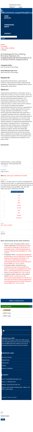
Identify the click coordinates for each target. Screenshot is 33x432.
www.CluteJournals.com (13, 384)
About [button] (6, 27)
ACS (19, 198)
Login (20, 7)
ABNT (19, 203)
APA (19, 200)
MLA (19, 213)
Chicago (19, 205)
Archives (4, 46)
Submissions (9, 25)
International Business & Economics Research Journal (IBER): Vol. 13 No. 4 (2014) (17, 271)
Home (3, 44)
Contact (7, 34)
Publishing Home (15, 5)
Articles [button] (7, 18)
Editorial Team (6, 360)
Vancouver (19, 218)
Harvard (19, 208)
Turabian (19, 215)
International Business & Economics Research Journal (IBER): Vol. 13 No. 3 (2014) (17, 262)
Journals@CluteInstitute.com (13, 379)
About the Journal (6, 357)
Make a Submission (16, 301)
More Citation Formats (17, 191)
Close (2, 419)
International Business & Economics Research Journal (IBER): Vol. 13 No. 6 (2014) (17, 282)
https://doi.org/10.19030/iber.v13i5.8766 (15, 175)
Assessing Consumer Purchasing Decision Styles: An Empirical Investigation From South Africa (17, 268)
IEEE (19, 210)
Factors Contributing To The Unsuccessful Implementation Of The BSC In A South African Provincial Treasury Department (18, 277)
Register (12, 7)
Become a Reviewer (7, 368)
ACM (19, 195)
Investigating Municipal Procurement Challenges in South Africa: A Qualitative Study (17, 247)
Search (3, 38)
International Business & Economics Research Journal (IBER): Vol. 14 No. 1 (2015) (18, 251)
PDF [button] (5, 165)
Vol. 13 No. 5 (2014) (8, 48)
